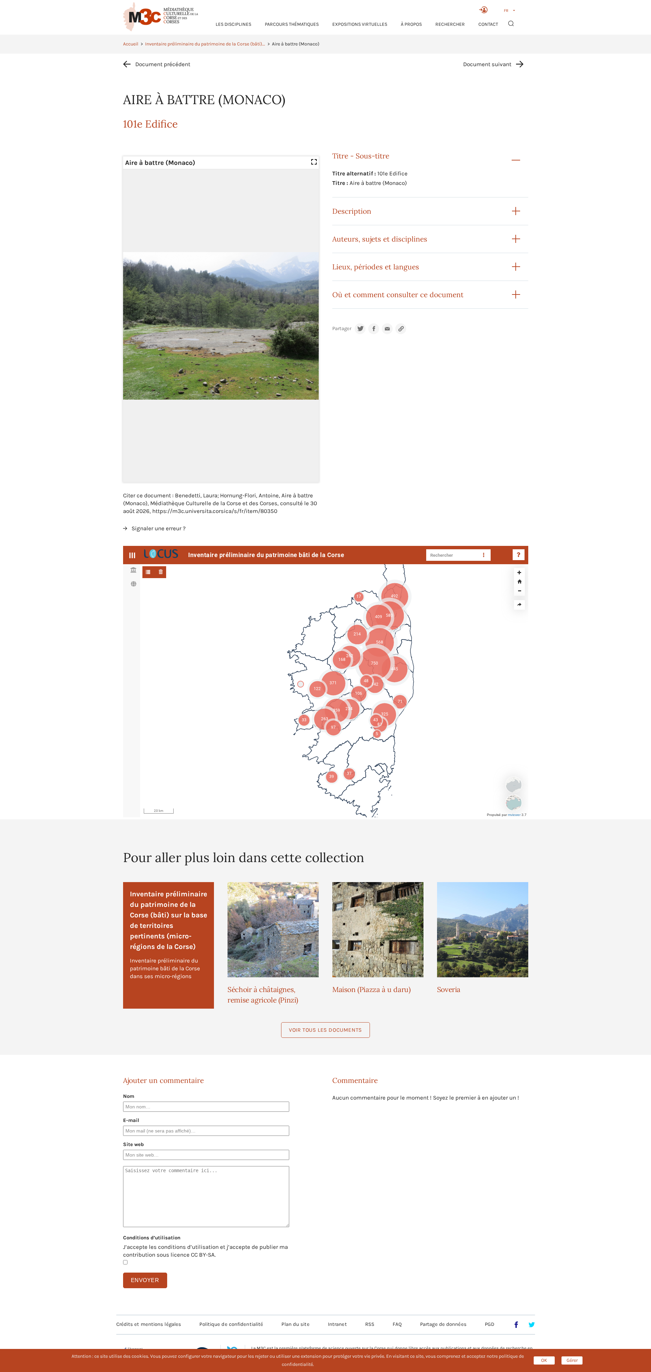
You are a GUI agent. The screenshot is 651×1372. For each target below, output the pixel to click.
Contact (488, 24)
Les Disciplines (233, 24)
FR (506, 10)
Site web (133, 1144)
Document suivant (487, 64)
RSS (369, 1324)
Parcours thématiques (292, 24)
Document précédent (162, 64)
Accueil (130, 44)
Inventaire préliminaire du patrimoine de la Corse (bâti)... (205, 44)
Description (351, 211)
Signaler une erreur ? (158, 528)
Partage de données (443, 1324)
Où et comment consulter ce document (397, 294)
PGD (489, 1324)
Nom (128, 1096)
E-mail (131, 1120)
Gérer (572, 1360)
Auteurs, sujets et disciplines (379, 239)
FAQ (397, 1324)
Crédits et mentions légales (148, 1324)
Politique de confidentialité (231, 1324)
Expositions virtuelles (359, 24)
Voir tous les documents (325, 1030)
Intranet (337, 1324)
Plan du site (295, 1324)
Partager (341, 328)
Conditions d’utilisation (151, 1238)
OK (544, 1360)
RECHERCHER (450, 24)
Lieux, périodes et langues (375, 266)
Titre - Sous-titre (360, 155)
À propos (411, 24)
